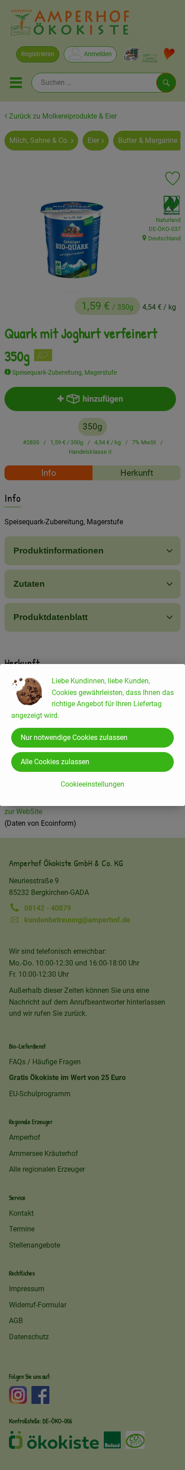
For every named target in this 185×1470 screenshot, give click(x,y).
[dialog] (92, 735)
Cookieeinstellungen (92, 784)
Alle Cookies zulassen (55, 761)
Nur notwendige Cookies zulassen (74, 737)
